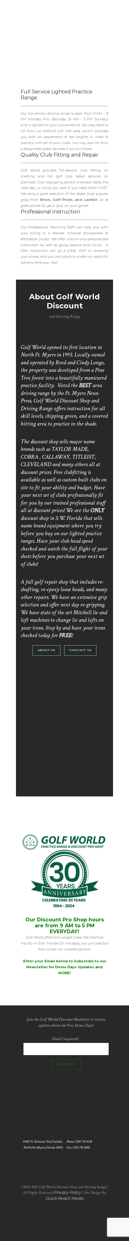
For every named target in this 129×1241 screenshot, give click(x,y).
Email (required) (66, 1039)
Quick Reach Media (65, 1198)
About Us (46, 650)
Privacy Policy (67, 1192)
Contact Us (80, 650)
